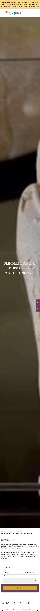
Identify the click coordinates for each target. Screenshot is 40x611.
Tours (10, 531)
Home (3, 531)
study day (19, 531)
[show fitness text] (33, 572)
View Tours (20, 588)
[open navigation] (37, 14)
